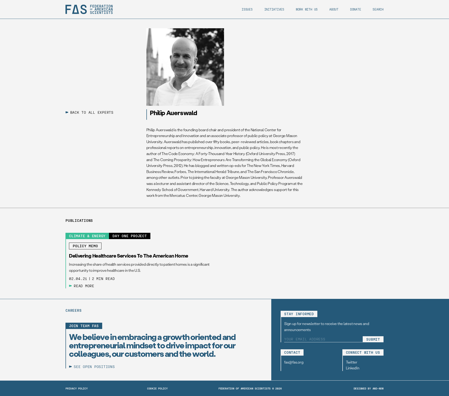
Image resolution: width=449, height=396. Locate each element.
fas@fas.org (293, 362)
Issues (247, 9)
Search (378, 9)
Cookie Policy (157, 388)
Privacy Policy (76, 388)
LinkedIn (352, 367)
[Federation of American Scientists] (89, 9)
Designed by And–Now (369, 388)
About (333, 9)
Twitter (351, 362)
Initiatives (274, 9)
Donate (355, 9)
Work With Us (307, 9)
